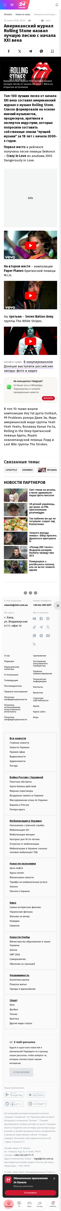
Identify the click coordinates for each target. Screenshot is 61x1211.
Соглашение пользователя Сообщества (40, 663)
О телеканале (11, 675)
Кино (13, 902)
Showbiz (8, 14)
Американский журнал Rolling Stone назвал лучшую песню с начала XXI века (45, 14)
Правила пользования (15, 692)
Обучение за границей (22, 963)
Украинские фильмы (21, 911)
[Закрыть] (54, 1178)
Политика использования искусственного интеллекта (12, 708)
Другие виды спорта (21, 1023)
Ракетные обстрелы (21, 781)
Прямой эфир (17, 752)
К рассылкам (21, 1072)
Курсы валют (17, 872)
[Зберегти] (52, 51)
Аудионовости (17, 761)
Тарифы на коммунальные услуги (28, 882)
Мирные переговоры (21, 791)
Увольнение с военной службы (27, 825)
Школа (13, 950)
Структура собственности (40, 699)
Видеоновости (18, 756)
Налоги (14, 886)
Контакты (38, 687)
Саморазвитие (18, 959)
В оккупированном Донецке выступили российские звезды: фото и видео (28, 366)
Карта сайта (39, 712)
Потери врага (17, 809)
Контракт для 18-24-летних (25, 839)
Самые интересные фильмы (25, 907)
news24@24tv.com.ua (16, 605)
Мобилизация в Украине (26, 821)
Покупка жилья (18, 984)
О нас (7, 656)
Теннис (14, 1014)
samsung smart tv (37, 1104)
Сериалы (14, 925)
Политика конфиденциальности (15, 698)
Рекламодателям (13, 686)
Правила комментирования (42, 672)
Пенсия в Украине (20, 891)
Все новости (18, 738)
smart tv (14, 1104)
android (14, 1094)
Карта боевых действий (23, 786)
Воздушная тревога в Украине (26, 795)
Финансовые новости (22, 877)
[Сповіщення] (57, 5)
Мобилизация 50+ (19, 829)
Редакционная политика (11, 668)
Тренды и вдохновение (22, 988)
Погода (14, 765)
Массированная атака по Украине (28, 800)
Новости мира (23, 14)
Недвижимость (19, 975)
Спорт (13, 1000)
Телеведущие (11, 680)
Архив (36, 706)
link (34, 619)
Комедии (14, 921)
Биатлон (14, 1018)
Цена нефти (16, 868)
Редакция (9, 661)
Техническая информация (40, 680)
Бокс (12, 1004)
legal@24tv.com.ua (43, 1158)
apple (37, 1094)
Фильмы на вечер (19, 916)
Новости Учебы (20, 937)
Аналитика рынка (19, 979)
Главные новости (19, 742)
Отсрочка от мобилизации (24, 843)
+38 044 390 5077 (42, 605)
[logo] (22, 4)
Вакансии (38, 693)
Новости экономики (23, 863)
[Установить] (30, 1186)
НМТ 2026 (15, 954)
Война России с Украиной (26, 777)
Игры (35, 717)
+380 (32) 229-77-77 (24, 1155)
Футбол (14, 1009)
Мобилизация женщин (22, 834)
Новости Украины (19, 747)
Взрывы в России (19, 804)
